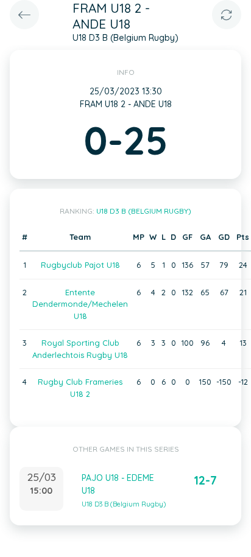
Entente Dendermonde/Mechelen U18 (80, 304)
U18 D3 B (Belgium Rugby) (143, 210)
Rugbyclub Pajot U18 (80, 265)
